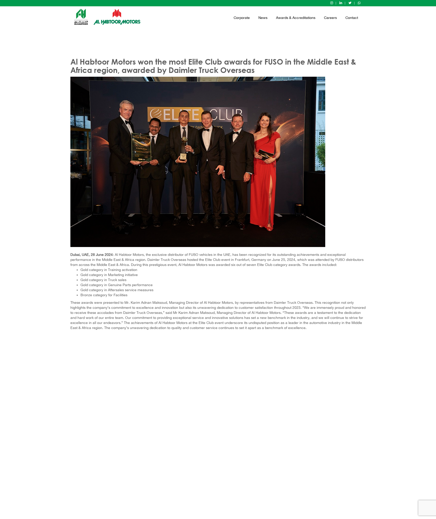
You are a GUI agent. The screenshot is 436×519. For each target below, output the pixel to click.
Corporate (242, 18)
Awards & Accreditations (295, 18)
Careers (330, 18)
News (262, 18)
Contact (351, 18)
